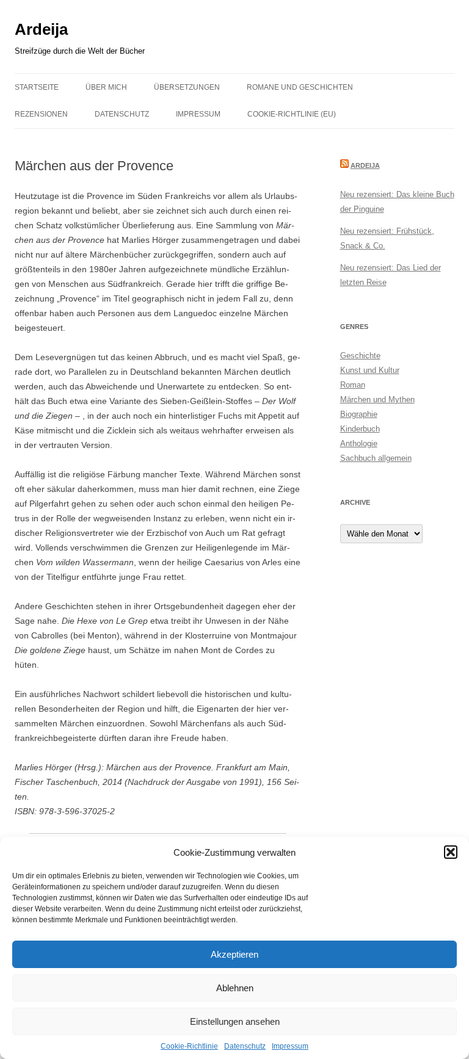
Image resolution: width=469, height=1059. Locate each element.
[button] (451, 852)
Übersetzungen (187, 87)
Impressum (290, 1046)
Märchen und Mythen (377, 399)
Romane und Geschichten (300, 87)
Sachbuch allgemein (376, 458)
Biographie (358, 414)
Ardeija (41, 29)
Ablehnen (234, 988)
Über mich (106, 87)
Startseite (37, 87)
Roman (352, 384)
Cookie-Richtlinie (189, 1046)
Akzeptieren (234, 954)
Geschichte (360, 355)
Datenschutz (245, 1046)
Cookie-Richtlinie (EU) (291, 114)
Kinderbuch (360, 428)
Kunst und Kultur (369, 370)
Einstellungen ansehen (235, 1021)
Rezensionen (41, 114)
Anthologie (358, 443)
